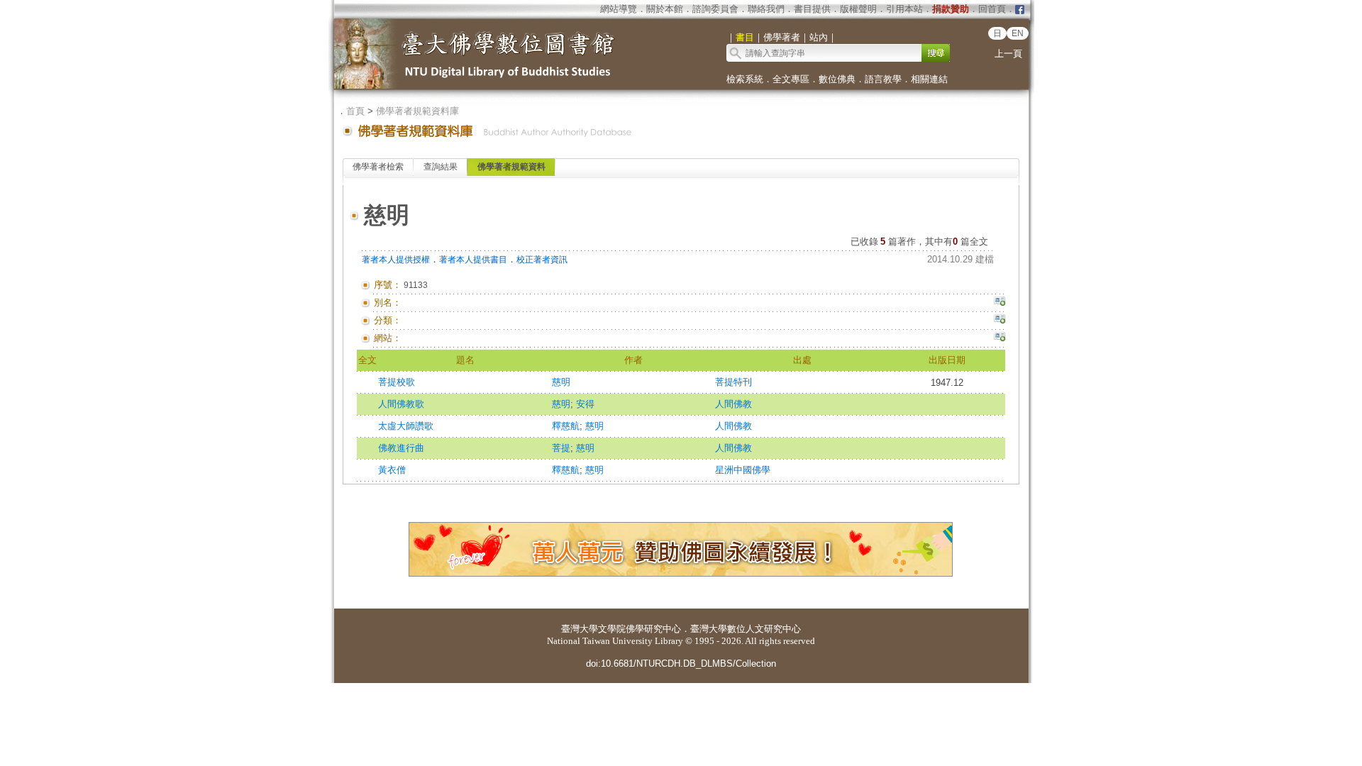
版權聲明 (858, 9)
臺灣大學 (579, 628)
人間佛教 (733, 404)
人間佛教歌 (401, 404)
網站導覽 (618, 9)
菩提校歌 (396, 382)
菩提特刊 (733, 382)
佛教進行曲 (401, 448)
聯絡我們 (766, 9)
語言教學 (883, 79)
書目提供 (812, 9)
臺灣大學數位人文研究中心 (745, 628)
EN (1018, 33)
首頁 (355, 111)
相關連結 (929, 79)
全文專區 (791, 79)
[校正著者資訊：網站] (999, 338)
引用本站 (904, 9)
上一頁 (1008, 53)
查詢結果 (440, 167)
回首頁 (992, 9)
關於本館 (664, 9)
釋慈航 (566, 426)
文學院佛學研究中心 (639, 628)
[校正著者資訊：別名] (999, 303)
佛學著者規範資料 (511, 167)
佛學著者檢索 (378, 167)
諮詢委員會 (715, 9)
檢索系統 (744, 79)
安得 (585, 404)
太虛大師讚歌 (405, 426)
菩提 (561, 448)
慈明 (561, 382)
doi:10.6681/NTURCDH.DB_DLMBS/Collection (681, 663)
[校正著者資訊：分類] (999, 321)
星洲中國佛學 (742, 470)
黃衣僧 (392, 470)
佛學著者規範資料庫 (417, 111)
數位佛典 (837, 79)
